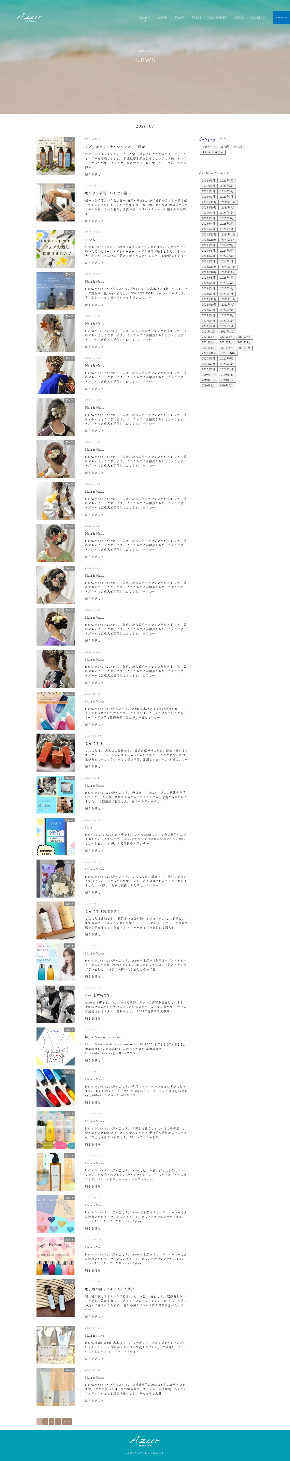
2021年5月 (226, 342)
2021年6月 (208, 342)
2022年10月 (209, 304)
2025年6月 (208, 218)
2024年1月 (226, 261)
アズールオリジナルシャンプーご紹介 (115, 146)
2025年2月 (208, 229)
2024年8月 (208, 245)
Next (67, 1421)
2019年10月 (209, 380)
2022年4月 (208, 321)
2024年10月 (209, 240)
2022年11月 (228, 299)
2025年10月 (209, 207)
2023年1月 (226, 294)
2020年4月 (208, 364)
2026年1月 (226, 197)
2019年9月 (227, 380)
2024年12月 (209, 234)
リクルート (209, 147)
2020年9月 (208, 358)
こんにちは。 (95, 743)
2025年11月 (228, 202)
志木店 (238, 147)
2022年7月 (227, 310)
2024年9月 (228, 240)
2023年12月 (209, 267)
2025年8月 (208, 213)
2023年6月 (208, 283)
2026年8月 (208, 180)
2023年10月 (209, 272)
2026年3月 (227, 191)
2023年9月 (228, 272)
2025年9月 (228, 207)
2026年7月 (227, 180)
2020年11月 (209, 353)
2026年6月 (208, 186)
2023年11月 (228, 267)
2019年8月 (208, 385)
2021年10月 (228, 331)
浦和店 (206, 152)
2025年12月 (209, 202)
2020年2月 (208, 369)
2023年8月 (208, 277)
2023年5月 (227, 283)
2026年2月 (208, 197)
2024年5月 (227, 250)
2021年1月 (244, 348)
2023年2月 (208, 294)
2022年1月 (226, 326)
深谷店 (219, 152)
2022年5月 (227, 315)
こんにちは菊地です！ (103, 911)
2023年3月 (227, 288)
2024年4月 (208, 256)
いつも (90, 239)
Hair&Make (95, 281)
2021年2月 (226, 348)
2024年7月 (227, 245)
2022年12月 (209, 299)
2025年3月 (227, 223)
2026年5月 (227, 186)
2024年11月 (228, 234)
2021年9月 (208, 337)
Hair (89, 827)
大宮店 (225, 147)
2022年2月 (208, 326)
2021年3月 (208, 348)
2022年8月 (208, 310)
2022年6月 (208, 315)
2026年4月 (208, 191)
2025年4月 (208, 223)
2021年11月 (209, 331)
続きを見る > (94, 174)
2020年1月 (226, 369)
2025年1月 (226, 229)
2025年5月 (227, 218)
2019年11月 (228, 375)
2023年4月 (208, 288)
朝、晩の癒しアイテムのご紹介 (110, 1289)
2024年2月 (208, 261)
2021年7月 (244, 337)
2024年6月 (208, 250)
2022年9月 (228, 304)
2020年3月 (227, 364)
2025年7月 (227, 213)
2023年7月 (227, 277)
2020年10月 (228, 353)
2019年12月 (209, 375)
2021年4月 (244, 342)
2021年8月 (226, 337)
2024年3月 (227, 256)
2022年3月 (227, 321)
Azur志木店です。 (99, 995)
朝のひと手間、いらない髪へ (108, 193)
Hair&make (94, 1335)
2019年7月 (226, 385)
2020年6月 (227, 358)
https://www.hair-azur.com (107, 1037)
